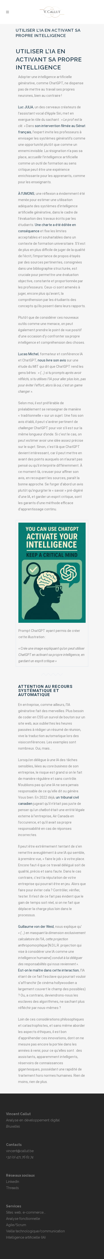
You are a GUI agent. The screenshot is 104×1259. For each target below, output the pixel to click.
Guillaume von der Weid (36, 927)
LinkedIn (12, 1182)
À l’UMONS (26, 194)
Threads (12, 1188)
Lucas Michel (28, 354)
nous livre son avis (52, 360)
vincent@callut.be (20, 1151)
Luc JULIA (25, 107)
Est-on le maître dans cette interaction (48, 970)
